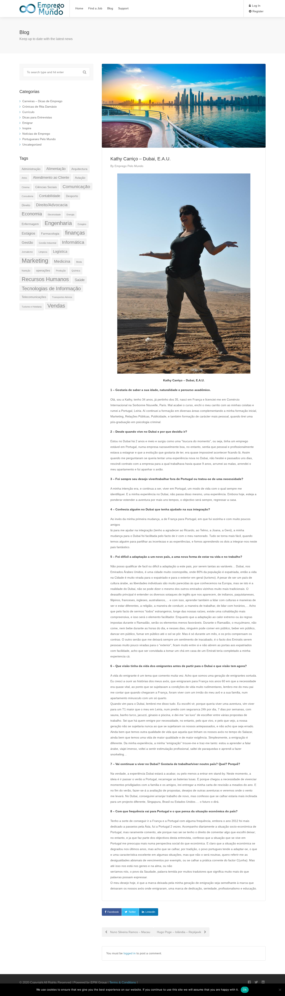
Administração (31, 169)
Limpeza (43, 252)
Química (76, 270)
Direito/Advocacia (52, 205)
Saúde (79, 280)
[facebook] (249, 982)
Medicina (62, 261)
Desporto (72, 196)
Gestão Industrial (47, 243)
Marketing (35, 260)
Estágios (28, 233)
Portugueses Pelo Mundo (39, 139)
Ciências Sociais (46, 187)
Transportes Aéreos (62, 297)
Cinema (25, 187)
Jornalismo (27, 252)
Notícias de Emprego (36, 133)
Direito (26, 205)
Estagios (82, 224)
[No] (280, 990)
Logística (60, 252)
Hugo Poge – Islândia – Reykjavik (179, 932)
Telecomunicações (34, 297)
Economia (32, 213)
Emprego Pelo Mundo (129, 166)
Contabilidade (49, 196)
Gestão (27, 243)
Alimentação (56, 169)
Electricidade (54, 214)
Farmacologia (50, 233)
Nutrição (26, 270)
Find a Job (95, 8)
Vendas (56, 306)
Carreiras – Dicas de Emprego (42, 101)
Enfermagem (30, 224)
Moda (79, 262)
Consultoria (27, 196)
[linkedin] (263, 982)
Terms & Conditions (122, 982)
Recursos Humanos (45, 279)
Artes (24, 178)
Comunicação (76, 186)
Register (258, 11)
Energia (70, 214)
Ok (245, 989)
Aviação (80, 177)
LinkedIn (150, 912)
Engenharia (58, 223)
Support (123, 8)
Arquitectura (79, 169)
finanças (75, 233)
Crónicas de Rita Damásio (39, 106)
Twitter (132, 912)
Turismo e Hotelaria (32, 306)
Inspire (26, 128)
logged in (130, 953)
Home (79, 8)
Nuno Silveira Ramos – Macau (129, 932)
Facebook (113, 912)
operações (43, 270)
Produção (61, 270)
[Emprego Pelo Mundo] (41, 11)
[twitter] (256, 982)
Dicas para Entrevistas (37, 117)
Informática (73, 242)
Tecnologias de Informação (51, 288)
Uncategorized (32, 144)
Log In (255, 5)
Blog (110, 8)
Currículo (28, 112)
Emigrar (27, 122)
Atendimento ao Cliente (51, 178)
